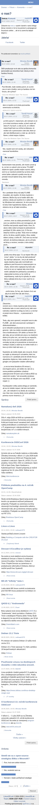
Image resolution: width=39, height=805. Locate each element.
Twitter (22, 42)
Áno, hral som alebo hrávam (15, 762)
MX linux (9, 595)
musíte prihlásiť (25, 54)
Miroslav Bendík (26, 61)
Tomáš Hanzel (26, 79)
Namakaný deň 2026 (11, 406)
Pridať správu (31, 399)
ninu (30, 157)
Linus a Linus (8, 526)
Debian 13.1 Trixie (10, 633)
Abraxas (29, 213)
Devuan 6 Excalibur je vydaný (16, 549)
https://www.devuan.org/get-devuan (19, 572)
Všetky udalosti (19, 738)
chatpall (29, 98)
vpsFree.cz (27, 804)
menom (18, 553)
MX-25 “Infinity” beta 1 (12, 581)
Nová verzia (11, 576)
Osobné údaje (29, 799)
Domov (4, 7)
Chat (2, 76)
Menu (30, 2)
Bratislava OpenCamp (14, 517)
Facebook (9, 42)
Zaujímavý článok (13, 543)
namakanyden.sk (12, 433)
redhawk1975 (20, 530)
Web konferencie (12, 476)
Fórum (12, 7)
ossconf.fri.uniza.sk (13, 727)
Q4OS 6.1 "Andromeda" (13, 603)
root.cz (12, 26)
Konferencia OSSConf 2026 (14, 442)
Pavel (17, 607)
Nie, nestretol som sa (12, 770)
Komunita (21, 7)
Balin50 (18, 669)
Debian (9, 653)
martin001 (28, 18)
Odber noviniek (19, 801)
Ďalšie (18, 734)
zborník (18, 723)
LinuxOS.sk (9, 2)
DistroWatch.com (12, 624)
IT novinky (10, 696)
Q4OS (31, 611)
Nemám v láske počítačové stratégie (18, 778)
